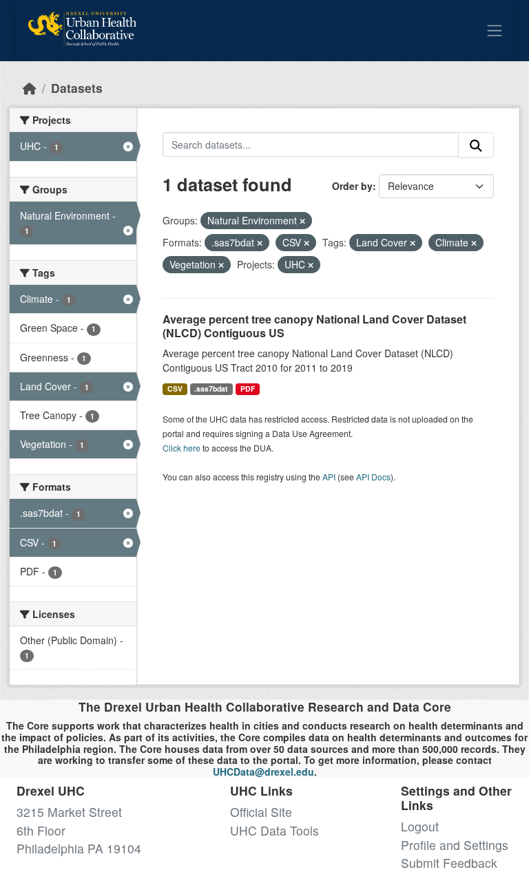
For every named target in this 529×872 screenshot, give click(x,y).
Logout (420, 826)
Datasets (77, 87)
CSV (175, 388)
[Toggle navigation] (494, 30)
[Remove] (302, 220)
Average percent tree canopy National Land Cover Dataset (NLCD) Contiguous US (314, 326)
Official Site (261, 811)
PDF (247, 388)
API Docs (373, 476)
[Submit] (476, 145)
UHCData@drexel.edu (263, 771)
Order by (352, 186)
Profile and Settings (454, 844)
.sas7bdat (211, 388)
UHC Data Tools (274, 830)
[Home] (30, 87)
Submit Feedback (449, 862)
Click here (181, 448)
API (328, 476)
